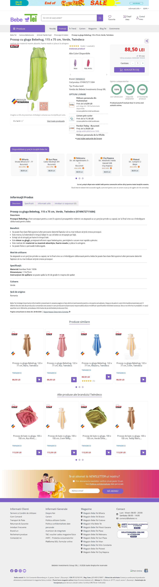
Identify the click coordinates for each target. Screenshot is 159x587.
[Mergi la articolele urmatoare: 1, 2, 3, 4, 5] (76, 178)
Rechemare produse (18, 534)
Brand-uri (14, 531)
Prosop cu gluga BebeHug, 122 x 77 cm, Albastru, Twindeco (97, 364)
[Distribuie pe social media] (147, 41)
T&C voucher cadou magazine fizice (61, 534)
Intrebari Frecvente (18, 527)
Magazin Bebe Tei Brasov (94, 516)
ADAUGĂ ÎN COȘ (131, 69)
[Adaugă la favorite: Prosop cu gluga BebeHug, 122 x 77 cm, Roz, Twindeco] (48, 332)
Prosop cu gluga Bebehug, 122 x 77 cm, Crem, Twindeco (131, 364)
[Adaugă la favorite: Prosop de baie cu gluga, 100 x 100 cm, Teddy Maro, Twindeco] (117, 405)
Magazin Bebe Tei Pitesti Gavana (97, 527)
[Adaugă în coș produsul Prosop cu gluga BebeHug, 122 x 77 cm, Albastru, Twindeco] (108, 376)
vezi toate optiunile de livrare (89, 138)
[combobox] (69, 17)
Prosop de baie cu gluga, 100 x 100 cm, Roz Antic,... (27, 437)
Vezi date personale (104, 484)
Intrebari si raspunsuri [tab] (65, 203)
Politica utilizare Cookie (55, 520)
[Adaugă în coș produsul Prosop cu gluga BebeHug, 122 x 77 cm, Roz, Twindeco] (74, 379)
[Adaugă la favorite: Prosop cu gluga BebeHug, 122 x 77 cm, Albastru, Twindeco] (82, 332)
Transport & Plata (17, 520)
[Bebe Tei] (24, 18)
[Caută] (100, 17)
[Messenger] (16, 570)
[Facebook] (11, 570)
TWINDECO (80, 79)
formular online (65, 541)
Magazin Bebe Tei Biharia (94, 513)
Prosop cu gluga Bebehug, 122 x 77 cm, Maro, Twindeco (27, 364)
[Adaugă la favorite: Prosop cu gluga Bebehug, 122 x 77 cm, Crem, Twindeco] (117, 332)
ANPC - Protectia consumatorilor (59, 538)
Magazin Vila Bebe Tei (92, 523)
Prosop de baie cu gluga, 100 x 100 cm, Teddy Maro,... (131, 437)
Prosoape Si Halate (61, 35)
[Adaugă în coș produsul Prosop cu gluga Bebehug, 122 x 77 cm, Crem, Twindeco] (143, 379)
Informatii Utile (134, 8)
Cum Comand (16, 516)
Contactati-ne (15, 538)
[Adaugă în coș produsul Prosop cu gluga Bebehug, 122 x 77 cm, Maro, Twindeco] (39, 379)
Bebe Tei (13, 35)
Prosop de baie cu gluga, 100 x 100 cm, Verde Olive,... (97, 437)
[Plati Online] (136, 570)
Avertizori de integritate (56, 531)
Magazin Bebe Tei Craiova (94, 520)
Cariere (49, 516)
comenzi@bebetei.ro (128, 518)
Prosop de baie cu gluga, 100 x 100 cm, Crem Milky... (62, 437)
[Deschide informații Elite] (14, 334)
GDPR (145, 8)
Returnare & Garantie (19, 523)
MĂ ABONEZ (112, 491)
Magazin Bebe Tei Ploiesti (94, 548)
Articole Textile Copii (44, 35)
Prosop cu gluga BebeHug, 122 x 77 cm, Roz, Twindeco (62, 364)
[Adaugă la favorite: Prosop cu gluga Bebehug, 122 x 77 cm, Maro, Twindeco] (13, 332)
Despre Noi (50, 513)
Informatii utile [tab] (44, 203)
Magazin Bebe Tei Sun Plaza (95, 538)
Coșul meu (128, 17)
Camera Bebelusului (26, 35)
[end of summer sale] (79, 3)
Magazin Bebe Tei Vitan (93, 541)
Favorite (111, 19)
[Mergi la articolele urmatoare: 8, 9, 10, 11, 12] (82, 178)
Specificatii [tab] (29, 203)
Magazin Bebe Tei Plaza (93, 531)
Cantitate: (125, 63)
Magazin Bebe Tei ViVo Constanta (97, 545)
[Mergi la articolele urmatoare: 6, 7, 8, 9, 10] (79, 178)
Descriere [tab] (16, 203)
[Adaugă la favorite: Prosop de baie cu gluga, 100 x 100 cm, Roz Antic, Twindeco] (13, 405)
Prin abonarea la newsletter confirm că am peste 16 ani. (99, 481)
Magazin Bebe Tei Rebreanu (95, 534)
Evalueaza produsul (77, 48)
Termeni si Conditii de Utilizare (23, 513)
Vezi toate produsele (56, 121)
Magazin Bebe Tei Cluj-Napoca (96, 552)
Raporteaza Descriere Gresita (56, 311)
